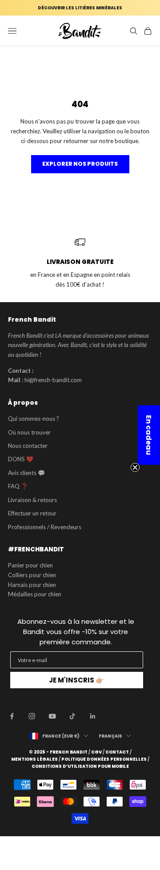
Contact (117, 752)
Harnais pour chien (32, 584)
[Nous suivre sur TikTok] (72, 716)
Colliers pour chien (32, 575)
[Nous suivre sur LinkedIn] (93, 716)
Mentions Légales (34, 759)
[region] (80, 263)
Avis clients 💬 (26, 472)
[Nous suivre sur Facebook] (12, 716)
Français (110, 736)
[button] (149, 435)
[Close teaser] (135, 467)
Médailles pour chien (34, 594)
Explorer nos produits (80, 164)
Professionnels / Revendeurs (44, 527)
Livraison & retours (32, 499)
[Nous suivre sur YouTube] (52, 716)
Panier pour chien (30, 565)
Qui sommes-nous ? (33, 418)
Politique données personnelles (104, 759)
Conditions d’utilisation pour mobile (80, 766)
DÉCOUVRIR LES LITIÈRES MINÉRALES (80, 8)
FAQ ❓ (18, 486)
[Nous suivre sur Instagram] (32, 716)
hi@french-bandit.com (53, 379)
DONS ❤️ (20, 459)
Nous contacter (28, 445)
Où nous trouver (29, 432)
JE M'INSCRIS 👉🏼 (76, 680)
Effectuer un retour (32, 513)
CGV (96, 752)
